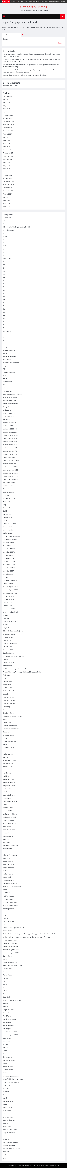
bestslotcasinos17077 (10, 464)
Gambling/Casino (9, 700)
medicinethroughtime (10, 846)
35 (4, 287)
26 (4, 278)
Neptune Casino (8, 880)
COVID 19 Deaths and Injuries (13, 631)
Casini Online (7, 517)
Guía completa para (9, 741)
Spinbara (6, 1054)
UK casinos (6, 1114)
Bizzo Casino (7, 502)
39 (4, 300)
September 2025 (8, 131)
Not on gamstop (8, 909)
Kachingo (6, 776)
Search (5, 39)
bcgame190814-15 (9, 413)
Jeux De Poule (7, 773)
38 (4, 296)
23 (4, 268)
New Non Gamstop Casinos (12, 887)
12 (3, 233)
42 (4, 309)
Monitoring (7, 858)
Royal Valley (7, 1022)
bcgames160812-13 (9, 416)
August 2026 (7, 96)
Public (5, 991)
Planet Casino (7, 975)
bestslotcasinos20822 (10, 470)
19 (3, 255)
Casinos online (8, 584)
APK (4, 375)
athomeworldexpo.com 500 (12, 394)
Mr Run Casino (8, 874)
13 (3, 240)
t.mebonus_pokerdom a (11, 1076)
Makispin (6, 839)
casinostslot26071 (9, 596)
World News (7, 1139)
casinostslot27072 (9, 599)
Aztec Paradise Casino (10, 404)
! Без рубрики (7, 218)
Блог (4, 1158)
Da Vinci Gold (7, 640)
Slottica (5, 1044)
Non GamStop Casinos (10, 906)
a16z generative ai (9, 347)
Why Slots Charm (9, 1133)
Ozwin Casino (7, 956)
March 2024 (7, 172)
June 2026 (6, 103)
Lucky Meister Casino (10, 817)
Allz (4, 369)
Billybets (6, 495)
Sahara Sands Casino (10, 1032)
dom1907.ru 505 (8, 663)
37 (3, 293)
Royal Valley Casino (9, 1026)
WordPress (55, 1165)
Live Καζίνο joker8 (9, 795)
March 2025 (7, 150)
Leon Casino (7, 789)
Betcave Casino (8, 486)
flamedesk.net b (8, 681)
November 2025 (8, 125)
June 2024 (6, 163)
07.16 (4, 221)
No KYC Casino (8, 893)
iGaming (6, 757)
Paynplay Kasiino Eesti (10, 962)
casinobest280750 (9, 571)
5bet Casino (7, 331)
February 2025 (8, 153)
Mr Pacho (6, 871)
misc (4, 852)
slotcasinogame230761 (10, 1035)
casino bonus (7, 527)
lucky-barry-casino (9, 824)
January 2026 (7, 118)
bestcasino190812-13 (10, 426)
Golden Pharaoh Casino (11, 729)
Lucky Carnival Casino (10, 814)
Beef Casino (7, 420)
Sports (5, 1063)
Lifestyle (6, 792)
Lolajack (5, 805)
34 (4, 284)
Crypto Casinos (8, 637)
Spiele (5, 1051)
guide (5, 745)
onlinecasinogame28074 (11, 950)
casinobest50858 (8, 574)
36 (4, 290)
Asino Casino (7, 391)
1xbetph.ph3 (7, 259)
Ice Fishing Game (8, 754)
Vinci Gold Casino (9, 1120)
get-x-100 (6, 719)
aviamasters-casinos (10, 397)
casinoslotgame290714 (10, 593)
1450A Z (5, 246)
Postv (5, 984)
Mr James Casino (8, 865)
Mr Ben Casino (8, 861)
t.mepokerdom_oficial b (11, 1082)
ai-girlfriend (7, 366)
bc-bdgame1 (7, 410)
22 (4, 265)
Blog (4, 505)
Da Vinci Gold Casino (10, 644)
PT (4, 988)
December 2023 (8, 181)
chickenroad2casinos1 (10, 612)
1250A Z (5, 236)
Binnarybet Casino (9, 498)
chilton (5, 615)
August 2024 (7, 159)
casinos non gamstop (10, 581)
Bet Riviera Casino (9, 483)
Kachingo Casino (8, 779)
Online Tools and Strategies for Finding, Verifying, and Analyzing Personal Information (32, 934)
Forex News (7, 685)
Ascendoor (40, 1165)
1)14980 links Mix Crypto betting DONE (16, 227)
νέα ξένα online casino (10, 1155)
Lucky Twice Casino (9, 820)
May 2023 (6, 204)
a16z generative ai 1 (9, 350)
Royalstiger (7, 1029)
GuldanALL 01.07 (8, 748)
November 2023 (8, 185)
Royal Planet (7, 1016)
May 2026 (6, 106)
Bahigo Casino (7, 407)
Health (5, 751)
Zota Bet (6, 1152)
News (5, 890)
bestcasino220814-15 (10, 429)
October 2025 (7, 128)
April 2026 (6, 109)
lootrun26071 (7, 811)
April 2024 (6, 169)
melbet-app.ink (8, 849)
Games (5, 710)
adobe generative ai (9, 356)
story (5, 1073)
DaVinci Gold (7, 647)
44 (4, 315)
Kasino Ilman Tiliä (9, 782)
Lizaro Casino (7, 798)
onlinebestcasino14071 (10, 943)
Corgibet (6, 628)
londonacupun (8, 808)
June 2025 (6, 140)
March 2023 (7, 207)
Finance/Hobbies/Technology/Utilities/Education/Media (22, 672)
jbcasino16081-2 (8, 767)
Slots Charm (7, 1038)
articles (5, 388)
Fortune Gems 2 (8, 691)
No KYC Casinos (8, 896)
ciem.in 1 (6, 618)
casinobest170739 (9, 546)
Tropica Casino (8, 1101)
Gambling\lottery (9, 704)
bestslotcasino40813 (10, 457)
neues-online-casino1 (10, 883)
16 (3, 249)
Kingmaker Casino (9, 786)
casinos (5, 577)
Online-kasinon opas (10, 940)
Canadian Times (33, 7)
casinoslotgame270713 (10, 590)
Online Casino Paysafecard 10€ (13, 928)
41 (3, 306)
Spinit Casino (7, 1057)
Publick (5, 994)
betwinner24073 (8, 492)
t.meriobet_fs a (8, 1085)
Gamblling (6, 707)
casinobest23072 (8, 555)
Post (4, 981)
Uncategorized (8, 1117)
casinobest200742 (9, 552)
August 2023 (7, 194)
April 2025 (6, 147)
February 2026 (8, 115)
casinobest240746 (9, 562)
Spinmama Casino (9, 1060)
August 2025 (7, 134)
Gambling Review (9, 697)
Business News (8, 508)
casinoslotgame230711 (10, 587)
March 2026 (7, 112)
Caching (5, 511)
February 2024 (8, 175)
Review (5, 1003)
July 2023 (6, 197)
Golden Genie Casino (10, 726)
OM (4, 925)
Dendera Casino (8, 653)
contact (5, 625)
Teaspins (6, 1092)
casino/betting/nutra (10, 539)
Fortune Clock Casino (10, 688)
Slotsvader (6, 1041)
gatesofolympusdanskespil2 (12, 716)
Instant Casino (8, 764)
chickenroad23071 (9, 609)
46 (4, 322)
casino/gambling (8, 543)
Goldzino (6, 732)
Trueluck (6, 1104)
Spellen (5, 1048)
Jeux (4, 770)
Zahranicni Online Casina (11, 1149)
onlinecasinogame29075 (11, 953)
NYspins (5, 918)
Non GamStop (8, 899)
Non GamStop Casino (10, 902)
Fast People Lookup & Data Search (14, 669)
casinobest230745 (9, 558)
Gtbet (5, 738)
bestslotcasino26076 (10, 451)
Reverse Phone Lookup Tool (12, 1000)
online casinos (7, 931)
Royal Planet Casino (9, 1019)
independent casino (9, 760)
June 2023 (6, 200)
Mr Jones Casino (8, 868)
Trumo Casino (7, 1108)
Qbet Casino (7, 997)
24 (4, 271)
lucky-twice (7, 827)
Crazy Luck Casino (9, 634)
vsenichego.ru (7, 1126)
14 (3, 243)
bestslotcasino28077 (10, 454)
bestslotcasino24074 (10, 448)
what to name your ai (10, 1130)
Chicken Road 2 (8, 606)
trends (5, 1098)
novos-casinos (8, 912)
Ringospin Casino (8, 1010)
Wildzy (5, 1136)
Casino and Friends (9, 524)
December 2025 (8, 121)
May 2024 (6, 166)
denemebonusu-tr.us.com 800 (13, 656)
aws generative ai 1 (9, 401)
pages (5, 959)
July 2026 (6, 99)
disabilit (5, 659)
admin (5, 353)
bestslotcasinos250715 (10, 473)
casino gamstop (8, 530)
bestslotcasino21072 (10, 442)
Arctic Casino (7, 382)
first (4, 678)
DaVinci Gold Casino (9, 650)
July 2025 (6, 137)
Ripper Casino (7, 1013)
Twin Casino (7, 1111)
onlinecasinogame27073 (11, 947)
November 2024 (8, 156)
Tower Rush (7, 1095)
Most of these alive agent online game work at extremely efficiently (26, 75)
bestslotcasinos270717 (10, 476)
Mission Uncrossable (10, 855)
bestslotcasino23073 (10, 445)
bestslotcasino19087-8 (10, 435)
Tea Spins (6, 1089)
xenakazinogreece (9, 1145)
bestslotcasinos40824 (10, 480)
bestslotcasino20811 (10, 438)
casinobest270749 (9, 568)
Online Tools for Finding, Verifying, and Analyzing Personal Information (27, 937)
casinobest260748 (9, 565)
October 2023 (7, 188)
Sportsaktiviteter (9, 1067)
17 (3, 252)
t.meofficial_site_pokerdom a (13, 1079)
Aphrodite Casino (9, 372)
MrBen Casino (7, 877)
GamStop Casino (8, 713)
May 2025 (6, 144)
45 (4, 319)
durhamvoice (7, 666)
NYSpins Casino (8, 921)
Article (5, 385)
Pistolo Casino (7, 969)
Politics (5, 978)
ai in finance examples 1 (11, 363)
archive (5, 379)
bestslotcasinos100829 (11, 461)
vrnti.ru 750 (7, 1123)
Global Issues (7, 723)
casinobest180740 (9, 549)
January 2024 (7, 178)
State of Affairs (8, 1070)
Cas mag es (7, 514)
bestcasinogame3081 (10, 432)
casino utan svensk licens (11, 536)
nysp (4, 915)
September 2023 (8, 191)
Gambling (6, 694)
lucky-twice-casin (9, 830)
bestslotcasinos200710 (10, 467)
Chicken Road (7, 603)
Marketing (6, 842)
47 (4, 325)
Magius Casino (8, 836)
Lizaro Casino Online (10, 801)
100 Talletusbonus (9, 230)
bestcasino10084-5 (9, 423)
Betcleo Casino (8, 489)
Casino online (7, 533)
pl (3, 972)
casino (5, 521)
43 (4, 312)
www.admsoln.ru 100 (10, 1142)
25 (4, 274)
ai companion (7, 360)
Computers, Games (9, 622)
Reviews (5, 1007)
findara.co (6, 675)
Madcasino (6, 833)
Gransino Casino (8, 735)
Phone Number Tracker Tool (12, 966)
